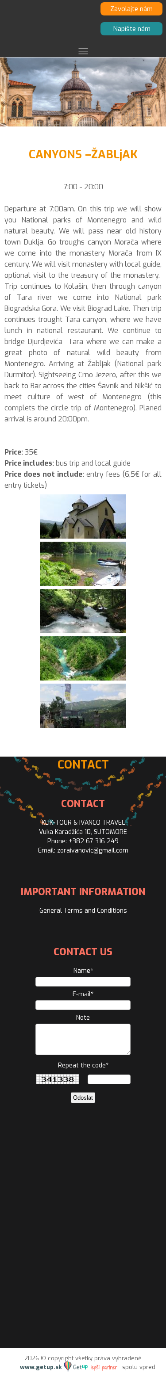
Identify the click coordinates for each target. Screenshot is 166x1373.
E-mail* (83, 994)
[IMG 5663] (83, 725)
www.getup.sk (41, 1367)
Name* (83, 971)
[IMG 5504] (83, 536)
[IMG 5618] (83, 678)
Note (83, 1017)
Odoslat (83, 1097)
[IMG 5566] (83, 630)
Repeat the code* (83, 1065)
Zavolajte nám (131, 8)
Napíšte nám (132, 28)
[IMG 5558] (83, 583)
